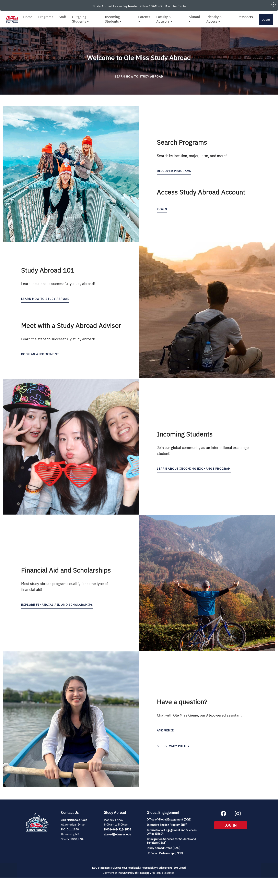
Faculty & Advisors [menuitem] (163, 19)
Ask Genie (165, 730)
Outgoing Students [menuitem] (79, 19)
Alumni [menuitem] (194, 17)
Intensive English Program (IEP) (167, 825)
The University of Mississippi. (134, 873)
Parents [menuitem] (144, 17)
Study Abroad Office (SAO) (163, 848)
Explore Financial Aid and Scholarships (57, 604)
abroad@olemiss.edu (117, 834)
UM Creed (180, 867)
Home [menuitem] (28, 17)
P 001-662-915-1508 (117, 829)
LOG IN (235, 825)
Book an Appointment (40, 354)
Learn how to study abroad (45, 299)
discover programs (174, 171)
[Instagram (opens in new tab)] (238, 815)
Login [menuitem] (266, 19)
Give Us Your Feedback (126, 867)
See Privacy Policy (173, 746)
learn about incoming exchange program (194, 468)
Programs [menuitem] (45, 17)
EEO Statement (101, 867)
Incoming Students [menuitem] (112, 19)
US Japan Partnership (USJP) (165, 853)
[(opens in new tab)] (37, 837)
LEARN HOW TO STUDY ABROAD (139, 76)
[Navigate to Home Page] (12, 19)
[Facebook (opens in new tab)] (223, 815)
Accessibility (149, 867)
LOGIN (162, 209)
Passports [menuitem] (245, 17)
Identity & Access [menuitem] (214, 19)
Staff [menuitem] (62, 17)
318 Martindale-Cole (74, 820)
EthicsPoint (165, 867)
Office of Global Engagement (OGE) (169, 819)
